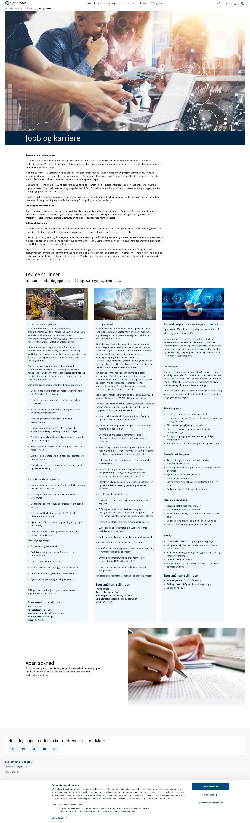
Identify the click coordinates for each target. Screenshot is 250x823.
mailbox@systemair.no (37, 675)
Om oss (129, 3)
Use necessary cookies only (210, 803)
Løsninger (112, 3)
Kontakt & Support (151, 3)
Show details (58, 818)
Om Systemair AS (27, 8)
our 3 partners (66, 789)
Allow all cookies (210, 786)
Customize (209, 795)
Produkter (93, 3)
